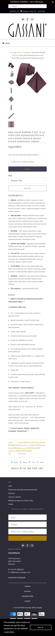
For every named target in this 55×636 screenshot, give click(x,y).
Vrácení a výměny (14, 497)
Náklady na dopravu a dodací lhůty (20, 500)
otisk (10, 486)
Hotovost (41, 11)
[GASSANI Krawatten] (27, 30)
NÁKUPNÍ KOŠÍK (27, 596)
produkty (26, 52)
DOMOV (27, 586)
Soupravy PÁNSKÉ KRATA (17, 451)
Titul (10, 175)
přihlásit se (14, 11)
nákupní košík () (29, 11)
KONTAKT (27, 591)
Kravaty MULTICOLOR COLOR (28, 442)
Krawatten (22, 453)
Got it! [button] (40, 627)
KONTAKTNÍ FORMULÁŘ (16, 577)
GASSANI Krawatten (24, 607)
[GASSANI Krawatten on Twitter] (23, 19)
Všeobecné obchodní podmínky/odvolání (22, 489)
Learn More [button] (9, 632)
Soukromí (11, 493)
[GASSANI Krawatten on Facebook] (27, 19)
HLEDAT (27, 601)
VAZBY (29, 451)
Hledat (10, 504)
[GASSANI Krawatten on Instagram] (32, 19)
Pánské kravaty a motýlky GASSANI (28, 445)
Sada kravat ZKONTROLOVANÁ (29, 448)
